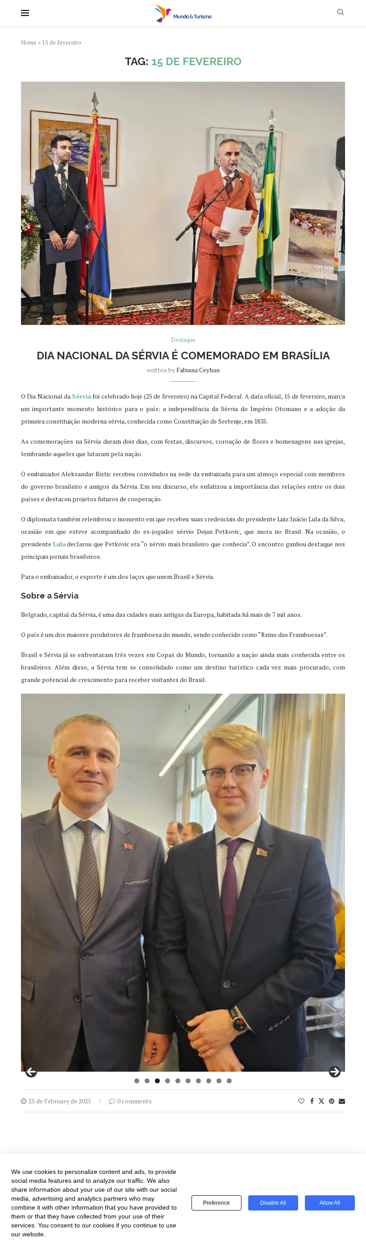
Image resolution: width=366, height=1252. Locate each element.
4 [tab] (167, 1080)
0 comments (134, 1101)
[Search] (340, 13)
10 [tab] (229, 1080)
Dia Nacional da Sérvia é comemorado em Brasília (183, 355)
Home (29, 42)
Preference (216, 1203)
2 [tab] (147, 1080)
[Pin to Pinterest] (331, 1101)
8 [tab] (208, 1080)
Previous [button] (31, 1071)
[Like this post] (301, 1101)
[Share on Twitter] (321, 1101)
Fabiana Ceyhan (198, 370)
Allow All (330, 1203)
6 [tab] (188, 1080)
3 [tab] (157, 1080)
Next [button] (335, 1071)
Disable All (273, 1203)
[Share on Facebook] (312, 1101)
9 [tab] (218, 1080)
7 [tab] (198, 1080)
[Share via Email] (342, 1101)
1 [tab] (136, 1080)
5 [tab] (177, 1080)
